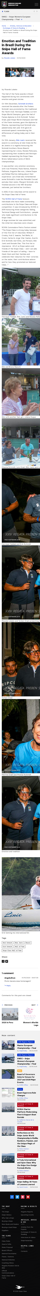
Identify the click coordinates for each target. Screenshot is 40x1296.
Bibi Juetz (20, 140)
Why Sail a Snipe (8, 1218)
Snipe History (6, 1215)
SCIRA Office (23, 1085)
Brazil (28, 943)
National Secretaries (9, 1254)
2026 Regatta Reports (26, 1042)
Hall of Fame (19, 946)
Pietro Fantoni (24, 1149)
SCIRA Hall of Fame (13, 199)
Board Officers (7, 1250)
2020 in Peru (7, 1022)
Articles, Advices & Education (20, 26)
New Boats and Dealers (10, 1224)
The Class (6, 1236)
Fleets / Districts (8, 1257)
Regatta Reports (27, 1212)
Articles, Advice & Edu (29, 1221)
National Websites (8, 1260)
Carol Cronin (23, 1187)
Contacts (24, 1251)
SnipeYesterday (26, 1240)
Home (4, 26)
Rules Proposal (7, 1247)
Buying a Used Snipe (9, 1227)
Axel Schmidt (7, 943)
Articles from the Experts (27, 1228)
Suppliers (5, 1230)
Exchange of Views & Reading (14, 28)
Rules (20, 1089)
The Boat (6, 1206)
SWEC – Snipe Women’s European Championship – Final (26, 1061)
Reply (8, 986)
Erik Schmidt (7, 946)
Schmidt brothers (25, 104)
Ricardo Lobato (10, 58)
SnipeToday (23, 1051)
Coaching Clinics (8, 1263)
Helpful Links (27, 1246)
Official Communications (8, 1272)
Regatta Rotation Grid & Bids (10, 1267)
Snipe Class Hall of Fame (12, 950)
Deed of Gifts (6, 1244)
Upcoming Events (27, 1215)
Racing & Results (29, 1206)
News (19, 1071)
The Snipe (5, 1212)
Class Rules (6, 1241)
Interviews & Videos (28, 1237)
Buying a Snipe (7, 1221)
